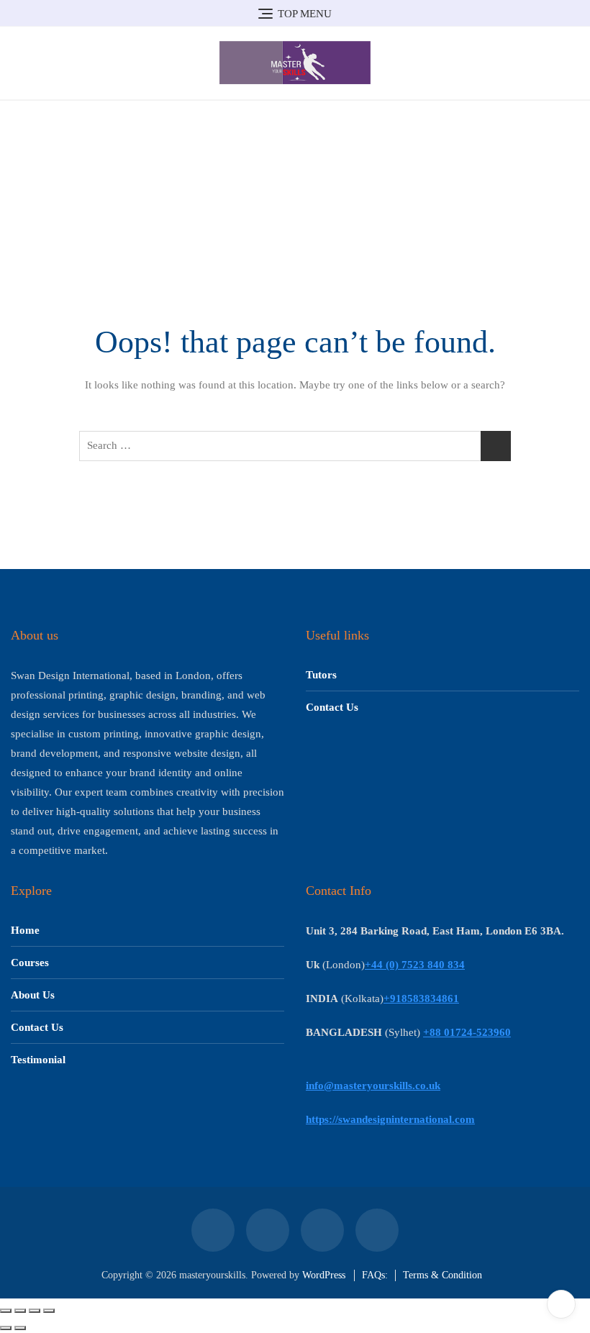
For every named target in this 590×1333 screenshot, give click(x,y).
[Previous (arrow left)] (6, 1328)
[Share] (34, 1311)
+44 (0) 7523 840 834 (415, 964)
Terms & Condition (442, 1275)
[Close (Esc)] (49, 1311)
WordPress (323, 1275)
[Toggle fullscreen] (20, 1311)
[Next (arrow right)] (20, 1328)
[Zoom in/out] (6, 1311)
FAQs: (375, 1275)
